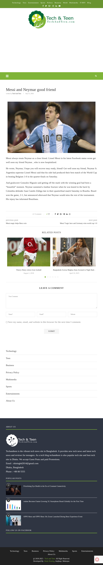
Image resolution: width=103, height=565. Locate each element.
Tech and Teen (16, 93)
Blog (89, 3)
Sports (43, 3)
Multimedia (73, 3)
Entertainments (13, 393)
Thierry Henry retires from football (28, 270)
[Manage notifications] (97, 559)
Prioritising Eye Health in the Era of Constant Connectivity (44, 486)
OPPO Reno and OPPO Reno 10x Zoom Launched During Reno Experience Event (52, 517)
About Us (10, 400)
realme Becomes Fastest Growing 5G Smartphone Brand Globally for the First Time (53, 501)
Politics (50, 3)
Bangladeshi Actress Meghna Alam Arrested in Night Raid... (74, 270)
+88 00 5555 (19, 471)
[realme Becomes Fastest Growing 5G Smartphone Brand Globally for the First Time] (13, 505)
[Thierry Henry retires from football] (28, 252)
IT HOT (82, 3)
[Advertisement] (51, 53)
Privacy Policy (12, 372)
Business (58, 3)
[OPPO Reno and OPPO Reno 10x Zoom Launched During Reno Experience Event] (13, 520)
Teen (24, 3)
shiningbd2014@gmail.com (25, 463)
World (65, 3)
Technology (16, 3)
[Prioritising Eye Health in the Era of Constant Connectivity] (13, 490)
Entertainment (33, 3)
